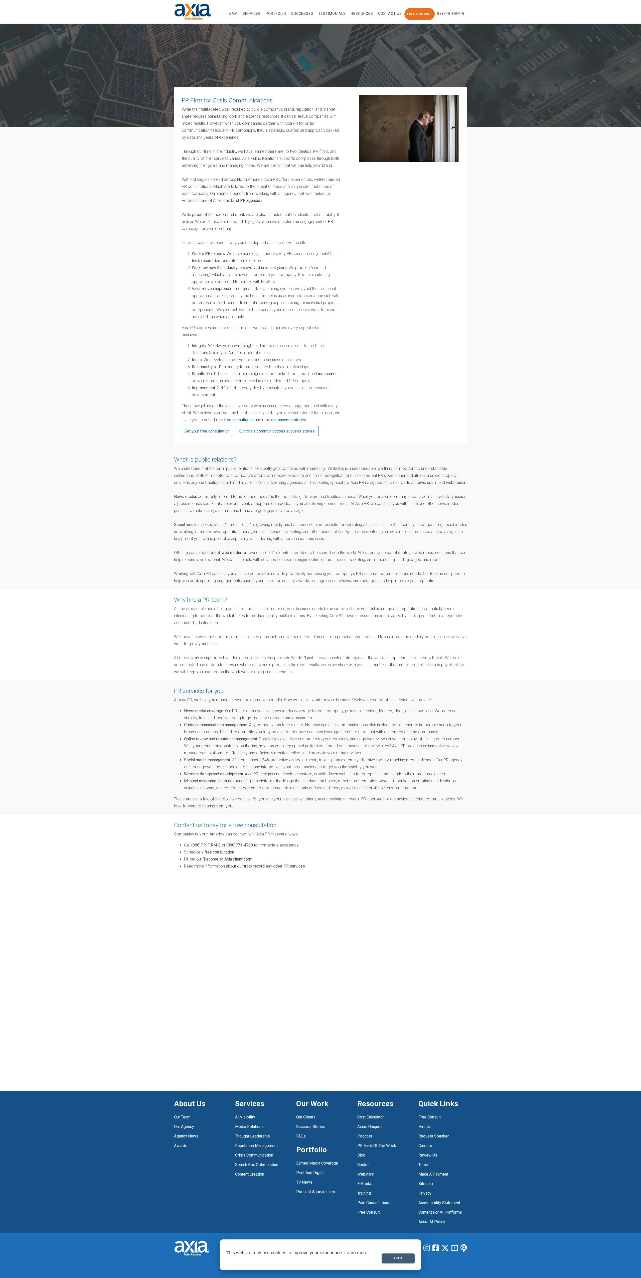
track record (202, 260)
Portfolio (311, 1149)
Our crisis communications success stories (277, 431)
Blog (361, 1155)
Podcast (364, 1136)
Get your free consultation (207, 431)
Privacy (424, 1193)
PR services (294, 866)
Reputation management (256, 1145)
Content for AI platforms (440, 1212)
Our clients (305, 1117)
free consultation (239, 419)
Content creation (249, 1174)
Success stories (310, 1126)
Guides (363, 1164)
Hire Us (424, 1126)
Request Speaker (433, 1136)
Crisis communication (254, 1155)
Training (364, 1193)
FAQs (301, 1136)
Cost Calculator (370, 1117)
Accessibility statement (439, 1202)
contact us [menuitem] (390, 14)
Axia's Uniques (370, 1126)
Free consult (429, 1117)
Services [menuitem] (252, 14)
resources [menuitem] (362, 14)
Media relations (249, 1126)
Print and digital (310, 1172)
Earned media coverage (317, 1163)
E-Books (364, 1183)
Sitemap (425, 1183)
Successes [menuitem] (302, 14)
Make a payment (433, 1174)
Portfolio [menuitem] (276, 14)
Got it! (398, 1258)
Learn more (355, 1252)
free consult (368, 1212)
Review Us (427, 1155)
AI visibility (245, 1117)
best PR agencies (246, 200)
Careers (425, 1145)
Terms (423, 1164)
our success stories (288, 419)
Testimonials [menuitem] (332, 14)
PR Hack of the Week (376, 1145)
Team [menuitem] (232, 14)
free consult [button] (419, 14)
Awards (180, 1145)
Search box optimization (256, 1164)
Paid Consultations (373, 1202)
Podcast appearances (315, 1191)
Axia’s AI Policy (431, 1221)
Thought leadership (252, 1136)
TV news (304, 1182)
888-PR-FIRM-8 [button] (450, 14)
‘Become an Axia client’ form (227, 859)
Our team (182, 1117)
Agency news (186, 1136)
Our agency (184, 1126)
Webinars (365, 1174)
